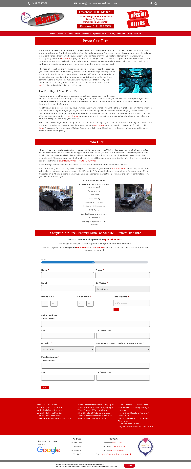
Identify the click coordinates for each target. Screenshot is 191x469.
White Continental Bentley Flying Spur (95, 405)
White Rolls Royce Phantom (50, 410)
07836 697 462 (117, 450)
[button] (79, 34)
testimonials (67, 58)
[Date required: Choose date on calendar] (116, 309)
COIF (41, 85)
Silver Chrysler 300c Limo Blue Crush (94, 415)
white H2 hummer (87, 161)
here (41, 128)
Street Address (47, 318)
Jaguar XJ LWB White (47, 405)
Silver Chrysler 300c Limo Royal (92, 418)
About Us (61, 34)
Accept (129, 465)
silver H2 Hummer (67, 161)
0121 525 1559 (39, 3)
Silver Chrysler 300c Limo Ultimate (93, 413)
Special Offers (99, 34)
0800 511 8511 (99, 125)
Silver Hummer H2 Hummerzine (133, 405)
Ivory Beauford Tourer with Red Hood (135, 426)
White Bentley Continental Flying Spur (95, 407)
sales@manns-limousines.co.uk (98, 3)
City (43, 330)
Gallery (112, 34)
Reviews (121, 34)
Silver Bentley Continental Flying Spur (54, 418)
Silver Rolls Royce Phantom (49, 407)
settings (114, 467)
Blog (130, 34)
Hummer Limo (119, 168)
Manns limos (72, 116)
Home (52, 34)
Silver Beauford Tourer (128, 424)
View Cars (73, 34)
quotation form (113, 239)
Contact (137, 34)
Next (45, 387)
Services (85, 34)
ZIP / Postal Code (103, 330)
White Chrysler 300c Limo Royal (92, 410)
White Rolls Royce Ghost (48, 415)
